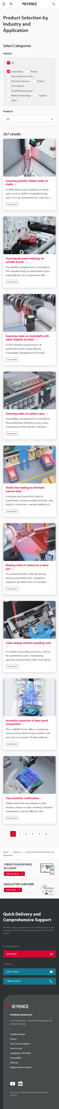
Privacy (13, 1039)
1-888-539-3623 (13, 981)
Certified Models (17, 1034)
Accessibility (15, 1057)
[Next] (46, 834)
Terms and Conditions (20, 1043)
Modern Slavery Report (21, 1067)
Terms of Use (16, 1048)
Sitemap (14, 1062)
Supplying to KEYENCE (20, 1053)
